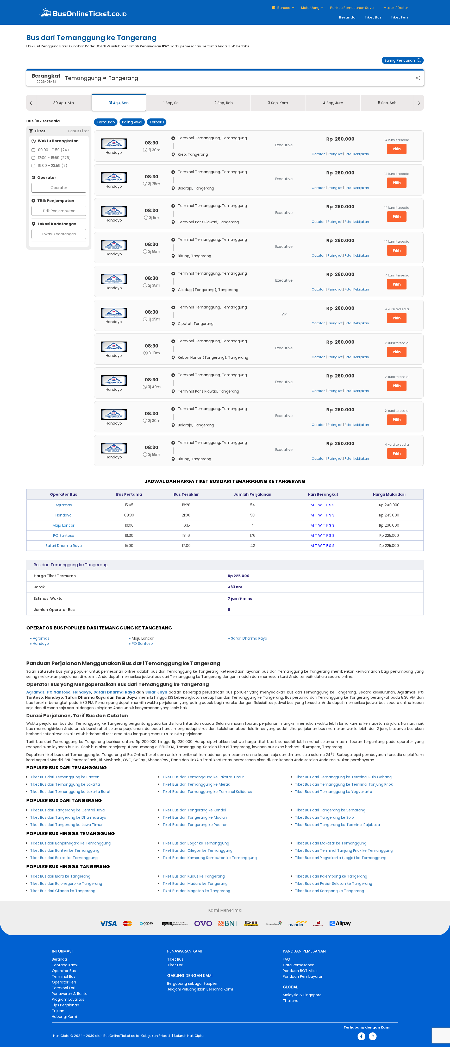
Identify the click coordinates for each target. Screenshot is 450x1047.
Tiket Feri (399, 17)
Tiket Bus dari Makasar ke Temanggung (330, 843)
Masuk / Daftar (395, 7)
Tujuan (58, 1010)
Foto (348, 154)
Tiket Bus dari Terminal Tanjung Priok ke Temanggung (344, 850)
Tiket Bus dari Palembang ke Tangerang (331, 876)
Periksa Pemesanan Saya (352, 7)
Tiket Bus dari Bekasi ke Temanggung (64, 857)
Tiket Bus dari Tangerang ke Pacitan (195, 824)
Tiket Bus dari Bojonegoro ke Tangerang (66, 883)
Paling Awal (132, 122)
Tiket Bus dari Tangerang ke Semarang (330, 810)
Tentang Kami (65, 965)
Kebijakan (361, 154)
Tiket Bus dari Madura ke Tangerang (195, 883)
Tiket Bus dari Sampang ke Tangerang (329, 890)
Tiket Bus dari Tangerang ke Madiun (194, 817)
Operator (59, 187)
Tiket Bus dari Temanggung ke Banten (64, 777)
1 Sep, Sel (171, 102)
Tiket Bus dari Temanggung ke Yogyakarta (333, 791)
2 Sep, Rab (223, 102)
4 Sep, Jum (333, 102)
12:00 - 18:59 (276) (54, 157)
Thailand (290, 1000)
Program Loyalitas (68, 999)
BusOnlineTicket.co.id (121, 1035)
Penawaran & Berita (70, 993)
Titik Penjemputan (59, 210)
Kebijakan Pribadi (155, 1035)
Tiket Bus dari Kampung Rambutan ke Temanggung (209, 857)
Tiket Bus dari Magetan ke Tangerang (196, 890)
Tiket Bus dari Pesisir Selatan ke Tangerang (333, 883)
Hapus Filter (78, 131)
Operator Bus (64, 970)
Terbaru (156, 122)
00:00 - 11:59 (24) (53, 150)
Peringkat (335, 154)
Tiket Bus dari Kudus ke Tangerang (193, 876)
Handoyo (63, 515)
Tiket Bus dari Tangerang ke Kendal (194, 810)
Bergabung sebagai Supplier (192, 983)
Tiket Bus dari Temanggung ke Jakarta (65, 784)
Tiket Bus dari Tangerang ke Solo (324, 817)
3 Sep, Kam (278, 102)
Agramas (63, 505)
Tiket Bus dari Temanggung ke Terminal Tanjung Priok (344, 784)
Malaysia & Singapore (302, 995)
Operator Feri (64, 982)
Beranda (347, 17)
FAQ (286, 959)
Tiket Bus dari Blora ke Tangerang (60, 876)
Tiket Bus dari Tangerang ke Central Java (67, 810)
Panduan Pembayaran (303, 976)
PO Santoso (63, 535)
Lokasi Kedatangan (59, 234)
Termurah (106, 122)
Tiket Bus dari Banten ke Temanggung (64, 850)
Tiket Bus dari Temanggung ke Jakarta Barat (70, 791)
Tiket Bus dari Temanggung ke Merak (196, 784)
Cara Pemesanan (299, 965)
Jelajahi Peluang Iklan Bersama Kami (200, 989)
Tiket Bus (373, 17)
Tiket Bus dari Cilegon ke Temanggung (197, 850)
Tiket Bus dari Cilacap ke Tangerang (62, 890)
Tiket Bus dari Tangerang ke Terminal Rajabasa (337, 824)
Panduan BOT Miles (300, 970)
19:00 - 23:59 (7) (52, 165)
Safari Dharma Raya (64, 545)
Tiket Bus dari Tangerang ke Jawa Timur (66, 824)
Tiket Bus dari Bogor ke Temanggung (195, 843)
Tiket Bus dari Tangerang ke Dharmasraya (68, 817)
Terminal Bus (63, 976)
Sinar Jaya (156, 692)
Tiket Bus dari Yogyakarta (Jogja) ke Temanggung (340, 857)
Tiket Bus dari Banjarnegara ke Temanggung (70, 843)
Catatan (319, 154)
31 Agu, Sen (119, 102)
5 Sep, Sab (387, 102)
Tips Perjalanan (65, 1005)
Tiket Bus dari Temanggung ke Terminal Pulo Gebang (343, 777)
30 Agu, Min (63, 102)
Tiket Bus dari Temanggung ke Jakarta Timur (203, 777)
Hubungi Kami (64, 1016)
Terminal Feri (63, 988)
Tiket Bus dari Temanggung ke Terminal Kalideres (207, 791)
